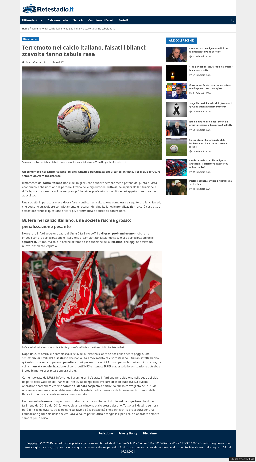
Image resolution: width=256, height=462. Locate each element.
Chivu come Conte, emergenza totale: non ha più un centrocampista (210, 87)
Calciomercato (58, 20)
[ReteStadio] (48, 8)
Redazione (105, 433)
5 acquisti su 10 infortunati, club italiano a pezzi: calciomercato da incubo (208, 143)
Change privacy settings (242, 458)
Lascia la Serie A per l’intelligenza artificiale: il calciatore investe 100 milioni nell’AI (208, 164)
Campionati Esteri (100, 20)
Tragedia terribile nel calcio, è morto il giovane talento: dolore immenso (210, 105)
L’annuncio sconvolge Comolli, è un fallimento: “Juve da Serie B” (208, 50)
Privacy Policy (127, 433)
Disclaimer (150, 433)
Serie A (78, 20)
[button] (232, 20)
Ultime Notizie (32, 20)
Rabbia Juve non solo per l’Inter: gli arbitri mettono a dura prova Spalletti (210, 123)
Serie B (123, 20)
